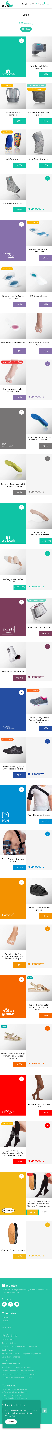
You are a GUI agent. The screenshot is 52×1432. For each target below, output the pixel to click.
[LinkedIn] (17, 1304)
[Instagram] (4, 1304)
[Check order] (22, 4)
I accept (11, 1422)
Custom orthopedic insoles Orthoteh (17, 1378)
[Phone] (26, 4)
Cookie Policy (7, 1350)
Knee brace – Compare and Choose (16, 1367)
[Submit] (44, 1410)
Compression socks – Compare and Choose (19, 1371)
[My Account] (30, 4)
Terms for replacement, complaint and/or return (21, 1353)
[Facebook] (10, 1304)
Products (5, 1321)
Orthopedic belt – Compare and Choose (18, 1374)
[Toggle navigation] (47, 4)
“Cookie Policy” (11, 1416)
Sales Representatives (11, 1357)
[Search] (39, 4)
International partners (11, 1364)
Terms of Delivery (9, 1343)
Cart (3, 1324)
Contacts (5, 1360)
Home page (6, 1317)
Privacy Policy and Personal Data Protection (19, 1346)
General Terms (8, 1340)
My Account (7, 1328)
